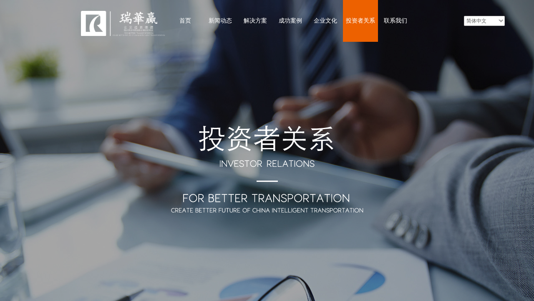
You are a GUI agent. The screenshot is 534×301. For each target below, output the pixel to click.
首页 (185, 21)
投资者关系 (360, 21)
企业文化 (325, 21)
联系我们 (395, 21)
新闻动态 (220, 21)
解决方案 (255, 21)
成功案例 (290, 21)
